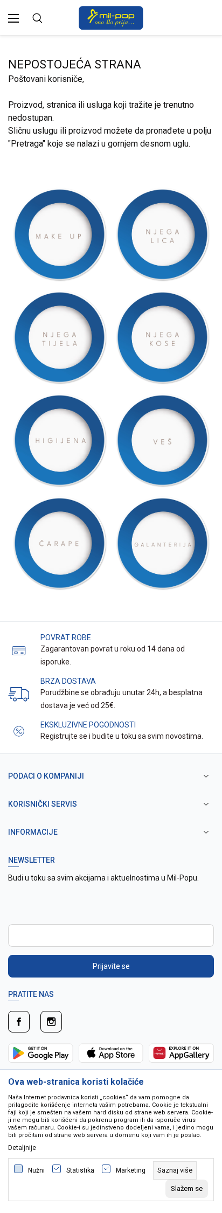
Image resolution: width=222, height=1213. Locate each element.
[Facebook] (19, 1021)
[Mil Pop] (111, 17)
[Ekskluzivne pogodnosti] (19, 730)
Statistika (80, 1170)
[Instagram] (51, 1021)
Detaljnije (22, 1148)
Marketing (130, 1170)
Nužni (36, 1170)
